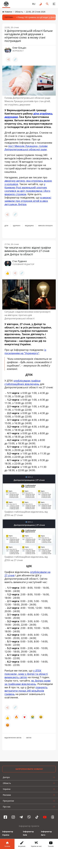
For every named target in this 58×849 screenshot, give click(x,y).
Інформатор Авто (46, 833)
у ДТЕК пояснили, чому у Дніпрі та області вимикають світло (26, 674)
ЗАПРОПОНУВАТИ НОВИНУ (29, 769)
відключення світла (13, 738)
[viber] (29, 817)
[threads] (52, 817)
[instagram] (13, 817)
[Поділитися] (8, 59)
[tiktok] (37, 817)
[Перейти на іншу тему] (40, 4)
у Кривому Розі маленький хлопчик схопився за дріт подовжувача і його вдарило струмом (27, 189)
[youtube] (44, 817)
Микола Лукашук (45, 226)
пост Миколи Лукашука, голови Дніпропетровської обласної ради (26, 147)
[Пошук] (47, 4)
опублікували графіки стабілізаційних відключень (23, 382)
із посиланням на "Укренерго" (25, 351)
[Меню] (54, 4)
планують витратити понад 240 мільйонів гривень (26, 690)
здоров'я (16, 226)
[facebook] (5, 817)
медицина (29, 226)
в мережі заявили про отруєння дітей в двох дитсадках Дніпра (28, 201)
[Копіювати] (15, 59)
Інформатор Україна (7, 833)
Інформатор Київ (28, 833)
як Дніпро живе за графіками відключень (28, 682)
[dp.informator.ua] (6, 4)
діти (6, 226)
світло (28, 738)
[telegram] (21, 817)
